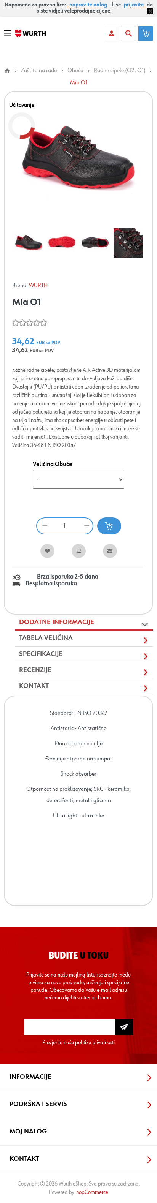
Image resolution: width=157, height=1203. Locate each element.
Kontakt (34, 686)
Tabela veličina (46, 638)
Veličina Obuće (52, 465)
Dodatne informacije (56, 622)
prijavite (134, 5)
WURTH (38, 286)
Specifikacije (40, 654)
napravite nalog (88, 5)
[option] (28, 243)
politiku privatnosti (95, 1042)
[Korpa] (145, 33)
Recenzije (35, 670)
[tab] (84, 623)
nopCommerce (92, 1192)
